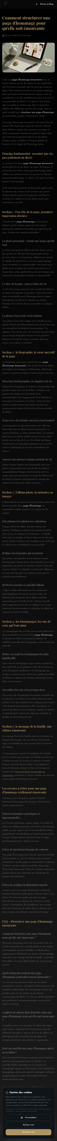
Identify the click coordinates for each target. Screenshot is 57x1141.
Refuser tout (28, 1125)
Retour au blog (46, 4)
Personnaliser (31, 1118)
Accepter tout (28, 1132)
